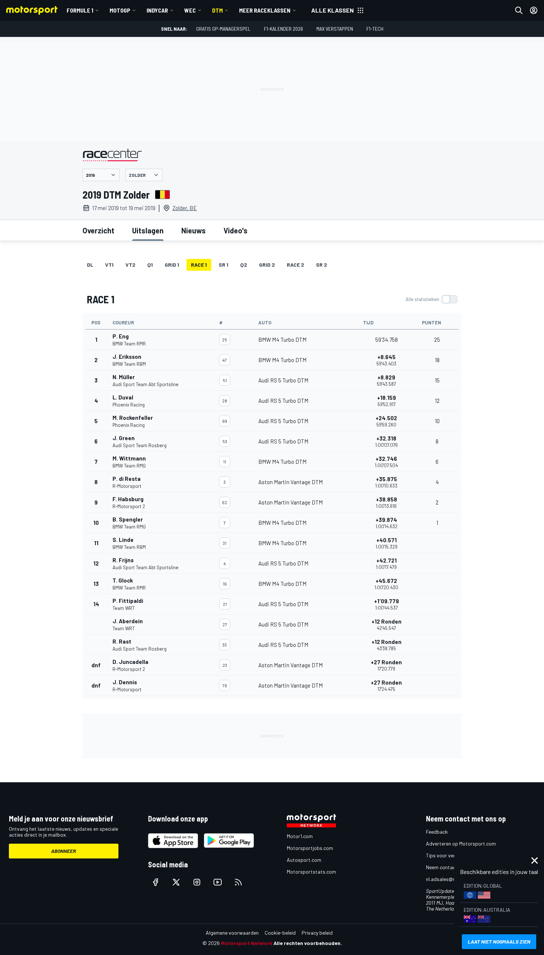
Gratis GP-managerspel (223, 29)
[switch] (431, 299)
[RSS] (238, 882)
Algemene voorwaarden (232, 932)
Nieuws (193, 230)
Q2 (243, 264)
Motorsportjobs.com (310, 848)
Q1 (150, 264)
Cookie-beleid (280, 932)
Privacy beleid (317, 932)
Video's (236, 230)
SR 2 (321, 264)
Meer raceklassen (265, 10)
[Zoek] (518, 10)
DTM (217, 10)
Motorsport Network (246, 943)
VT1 (109, 264)
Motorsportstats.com (311, 871)
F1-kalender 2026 (283, 29)
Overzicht (98, 230)
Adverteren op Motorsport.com (461, 843)
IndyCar (157, 10)
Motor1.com (300, 836)
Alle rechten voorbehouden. (307, 943)
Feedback (437, 832)
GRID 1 (172, 264)
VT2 (130, 264)
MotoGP (120, 10)
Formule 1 (80, 10)
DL (90, 264)
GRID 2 (267, 264)
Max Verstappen (334, 29)
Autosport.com (304, 860)
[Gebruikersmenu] (533, 10)
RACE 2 (295, 264)
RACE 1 (199, 264)
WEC (190, 10)
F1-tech (374, 29)
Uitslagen (148, 230)
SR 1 (223, 264)
